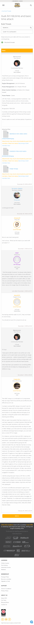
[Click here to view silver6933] (17, 302)
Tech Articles (4, 565)
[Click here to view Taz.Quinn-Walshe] (17, 195)
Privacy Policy (4, 590)
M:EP (17, 253)
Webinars (3, 569)
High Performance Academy (17, 5)
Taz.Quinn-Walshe (17, 188)
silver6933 (17, 295)
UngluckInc (17, 379)
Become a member (6, 579)
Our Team (3, 600)
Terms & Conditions (6, 588)
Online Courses (5, 563)
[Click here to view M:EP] (17, 259)
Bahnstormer (17, 56)
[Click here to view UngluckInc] (17, 386)
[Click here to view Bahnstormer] (17, 63)
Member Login (18, 1)
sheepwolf (17, 218)
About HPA (4, 598)
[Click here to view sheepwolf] (17, 225)
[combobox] (17, 32)
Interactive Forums (6, 567)
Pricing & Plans (5, 577)
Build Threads (7, 11)
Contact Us (4, 604)
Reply (3, 50)
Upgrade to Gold (5, 581)
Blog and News (5, 602)
